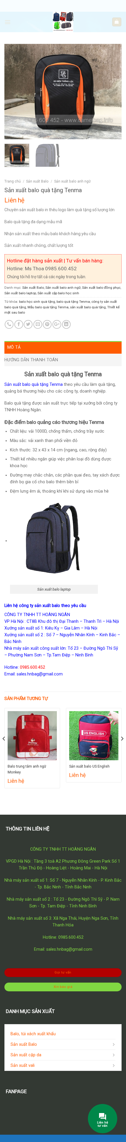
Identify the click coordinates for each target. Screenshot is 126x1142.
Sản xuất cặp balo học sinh (58, 293)
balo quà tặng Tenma (73, 302)
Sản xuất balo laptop (20, 293)
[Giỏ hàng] (116, 22)
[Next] (112, 91)
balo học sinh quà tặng (37, 302)
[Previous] (14, 91)
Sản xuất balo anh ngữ (72, 181)
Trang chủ (12, 181)
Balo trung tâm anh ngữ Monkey (27, 769)
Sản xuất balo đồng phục (101, 288)
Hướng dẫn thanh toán (31, 359)
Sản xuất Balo (37, 181)
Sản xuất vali (23, 1065)
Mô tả (14, 347)
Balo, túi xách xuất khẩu (33, 1033)
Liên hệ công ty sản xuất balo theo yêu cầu (45, 605)
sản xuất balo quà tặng (88, 307)
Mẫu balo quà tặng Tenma (48, 307)
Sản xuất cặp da (26, 1054)
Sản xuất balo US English (89, 766)
